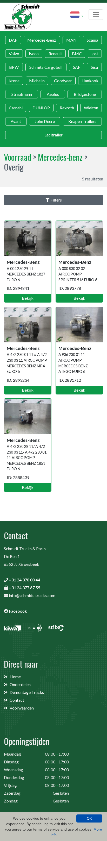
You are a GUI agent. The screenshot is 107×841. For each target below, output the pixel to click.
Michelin (37, 80)
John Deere (45, 121)
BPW (14, 67)
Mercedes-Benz (41, 39)
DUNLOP (41, 107)
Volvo (14, 53)
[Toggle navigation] (96, 14)
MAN (71, 39)
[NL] (76, 15)
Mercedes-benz (60, 157)
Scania (92, 39)
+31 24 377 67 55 (24, 587)
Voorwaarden (22, 707)
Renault (55, 53)
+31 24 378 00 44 (24, 579)
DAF (13, 39)
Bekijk (28, 298)
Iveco (34, 53)
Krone (14, 80)
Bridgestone (85, 94)
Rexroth (67, 107)
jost (94, 53)
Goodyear (63, 80)
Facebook (18, 610)
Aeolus (53, 94)
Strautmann (21, 94)
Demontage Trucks (27, 692)
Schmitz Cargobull (45, 67)
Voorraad (17, 157)
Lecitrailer (53, 134)
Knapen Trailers (82, 121)
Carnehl (16, 107)
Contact (17, 700)
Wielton (91, 107)
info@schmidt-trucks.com (32, 595)
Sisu (94, 67)
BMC (77, 53)
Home (15, 676)
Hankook (90, 80)
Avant (16, 121)
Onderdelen (20, 684)
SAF (76, 67)
